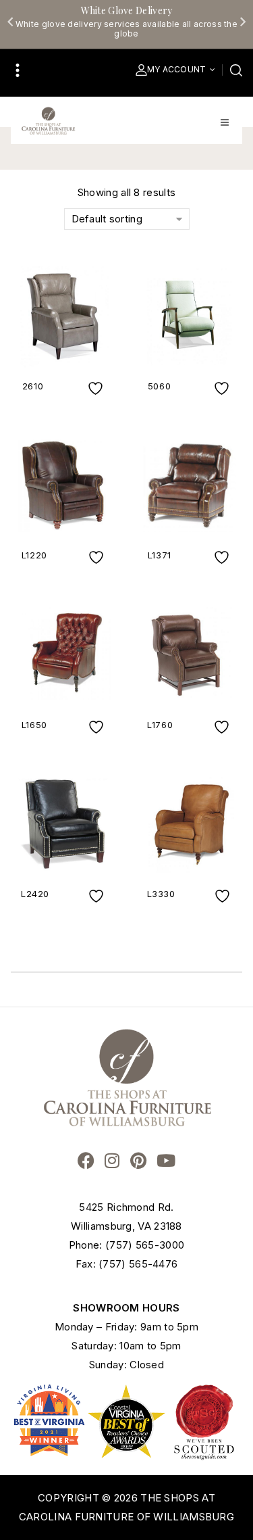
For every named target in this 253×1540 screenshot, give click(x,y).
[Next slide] (242, 22)
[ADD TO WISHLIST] (97, 388)
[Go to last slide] (11, 22)
